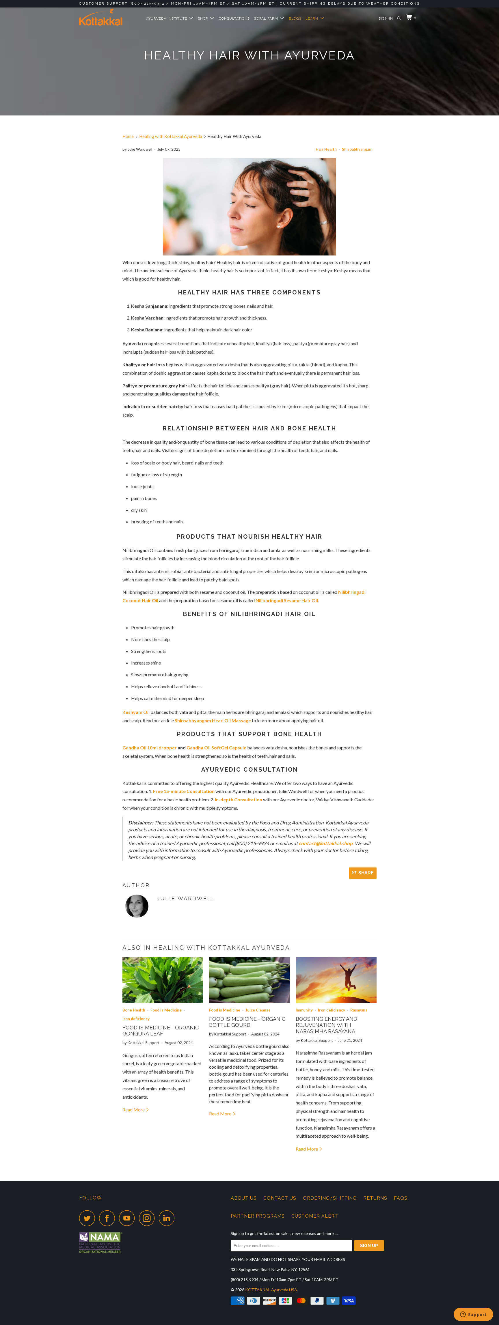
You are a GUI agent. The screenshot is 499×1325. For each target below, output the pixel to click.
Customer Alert (314, 1216)
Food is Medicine (166, 1010)
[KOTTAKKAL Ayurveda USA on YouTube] (128, 1218)
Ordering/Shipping (330, 1198)
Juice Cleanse (258, 1010)
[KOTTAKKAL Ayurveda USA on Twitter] (88, 1218)
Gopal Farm (267, 18)
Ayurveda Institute (167, 18)
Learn (313, 18)
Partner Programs (258, 1216)
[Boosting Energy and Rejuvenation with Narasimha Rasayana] (336, 980)
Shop (204, 18)
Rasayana (358, 1010)
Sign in (386, 18)
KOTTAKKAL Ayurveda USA (271, 1289)
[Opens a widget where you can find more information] (473, 1315)
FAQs (400, 1198)
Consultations (234, 18)
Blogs (295, 18)
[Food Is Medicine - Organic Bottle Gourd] (249, 980)
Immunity (304, 1010)
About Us (244, 1198)
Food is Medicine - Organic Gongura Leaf (160, 1030)
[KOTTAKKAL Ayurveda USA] (108, 17)
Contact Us (279, 1198)
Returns (375, 1198)
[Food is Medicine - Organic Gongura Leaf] (162, 980)
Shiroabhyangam (357, 149)
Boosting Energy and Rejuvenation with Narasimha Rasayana (326, 1025)
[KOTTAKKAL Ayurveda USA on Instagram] (148, 1218)
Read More (134, 1109)
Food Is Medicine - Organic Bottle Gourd (247, 1022)
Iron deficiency (136, 1018)
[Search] (399, 18)
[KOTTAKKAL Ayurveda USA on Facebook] (108, 1218)
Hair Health (326, 149)
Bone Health (133, 1010)
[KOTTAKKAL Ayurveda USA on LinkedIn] (168, 1218)
